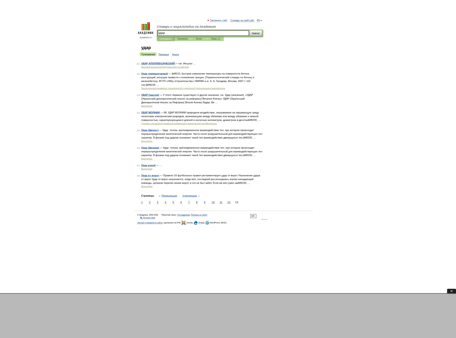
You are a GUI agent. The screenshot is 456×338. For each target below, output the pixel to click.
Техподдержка (183, 215)
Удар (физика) (150, 147)
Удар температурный (154, 73)
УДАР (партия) (150, 94)
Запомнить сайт (218, 20)
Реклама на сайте (199, 215)
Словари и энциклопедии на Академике (186, 26)
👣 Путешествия (147, 218)
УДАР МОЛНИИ (150, 112)
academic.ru (146, 37)
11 (221, 202)
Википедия (146, 106)
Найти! (256, 33)
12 (228, 202)
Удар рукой (148, 165)
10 (213, 202)
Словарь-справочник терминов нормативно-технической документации (179, 123)
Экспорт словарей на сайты (149, 223)
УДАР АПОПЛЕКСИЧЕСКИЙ (158, 63)
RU (258, 20)
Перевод (164, 54)
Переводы (182, 38)
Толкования (165, 38)
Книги (199, 38)
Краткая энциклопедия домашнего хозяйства (165, 67)
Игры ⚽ (215, 38)
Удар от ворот (150, 175)
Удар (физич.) (150, 130)
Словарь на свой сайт (242, 20)
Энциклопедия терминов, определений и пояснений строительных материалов (183, 88)
